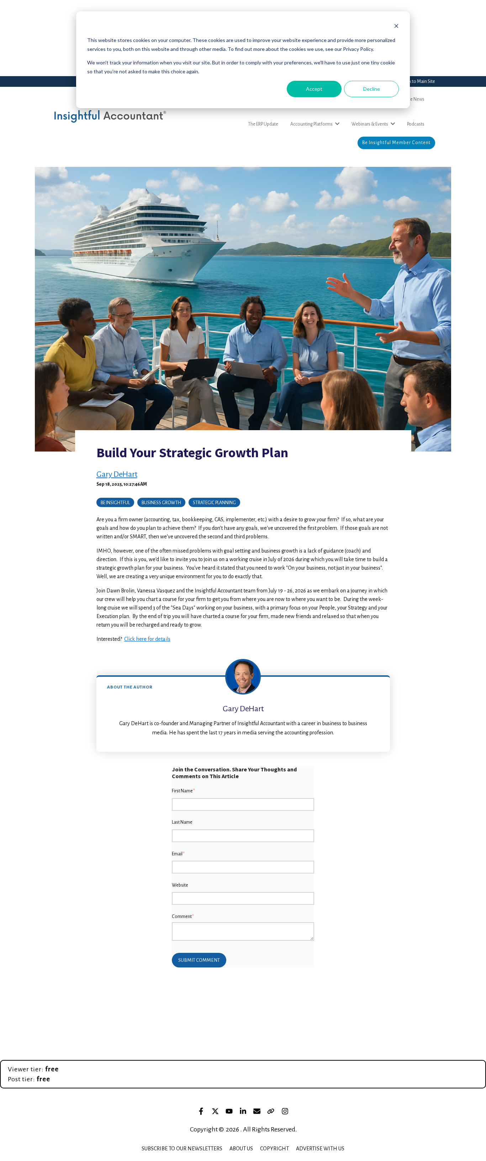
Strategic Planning (214, 502)
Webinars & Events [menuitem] (370, 124)
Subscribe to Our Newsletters (182, 1148)
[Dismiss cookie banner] (396, 26)
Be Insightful (115, 502)
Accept (314, 89)
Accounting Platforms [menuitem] (311, 124)
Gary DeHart (116, 474)
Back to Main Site (418, 81)
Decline (371, 89)
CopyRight (274, 1148)
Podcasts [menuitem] (415, 124)
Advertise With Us (320, 1148)
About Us (241, 1148)
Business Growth (161, 502)
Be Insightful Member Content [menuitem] (396, 142)
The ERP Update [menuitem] (263, 124)
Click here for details (147, 639)
